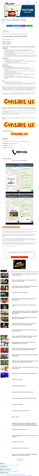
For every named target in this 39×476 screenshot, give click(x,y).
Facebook (6, 471)
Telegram (17, 471)
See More (19, 459)
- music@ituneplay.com (11, 143)
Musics (2, 468)
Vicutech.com (25, 475)
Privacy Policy (9, 474)
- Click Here (8, 145)
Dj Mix (12, 468)
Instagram (2, 471)
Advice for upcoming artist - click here (8, 246)
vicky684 (6, 22)
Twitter (10, 471)
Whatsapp (13, 471)
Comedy (9, 468)
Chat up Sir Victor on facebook (7, 92)
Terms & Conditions (3, 474)
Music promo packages (21, 474)
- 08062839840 (8, 147)
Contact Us (15, 474)
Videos (5, 468)
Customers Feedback (7, 158)
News (7, 468)
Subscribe (19, 257)
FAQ (12, 474)
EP (0, 468)
